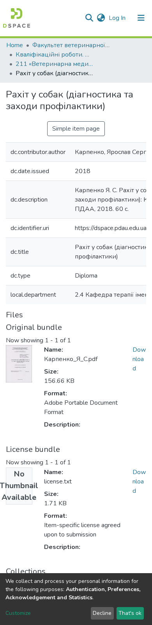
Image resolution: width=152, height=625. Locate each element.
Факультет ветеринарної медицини (71, 45)
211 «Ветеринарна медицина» (55, 64)
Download (139, 359)
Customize (18, 613)
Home (14, 45)
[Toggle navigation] (141, 18)
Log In (118, 18)
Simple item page (76, 128)
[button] (100, 18)
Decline (102, 613)
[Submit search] (89, 18)
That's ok (129, 613)
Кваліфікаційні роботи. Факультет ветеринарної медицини (55, 54)
